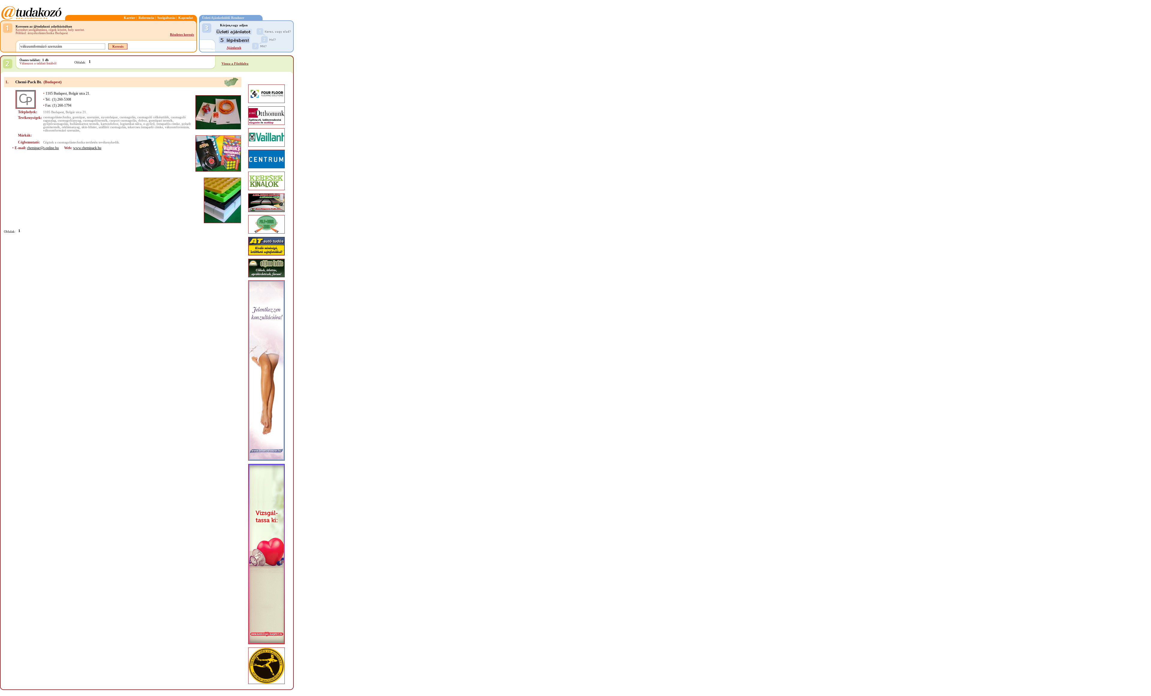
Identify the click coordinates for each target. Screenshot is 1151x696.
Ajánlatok (234, 47)
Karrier (129, 17)
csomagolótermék (95, 120)
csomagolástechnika (57, 117)
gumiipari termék (161, 120)
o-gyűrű (149, 123)
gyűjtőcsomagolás (55, 123)
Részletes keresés (182, 34)
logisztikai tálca (130, 123)
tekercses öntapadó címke (145, 127)
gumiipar (79, 117)
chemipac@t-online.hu (43, 148)
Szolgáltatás (166, 17)
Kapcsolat (185, 17)
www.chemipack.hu (87, 148)
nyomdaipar (109, 117)
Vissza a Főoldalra (235, 63)
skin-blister (89, 127)
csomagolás (127, 117)
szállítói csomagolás (112, 127)
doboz (142, 120)
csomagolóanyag (69, 120)
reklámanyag (71, 127)
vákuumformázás (177, 127)
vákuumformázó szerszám (61, 130)
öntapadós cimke (168, 123)
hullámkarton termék (84, 123)
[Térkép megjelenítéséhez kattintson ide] (231, 85)
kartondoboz (109, 123)
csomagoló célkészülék (153, 117)
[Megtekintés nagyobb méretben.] (218, 112)
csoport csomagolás (122, 120)
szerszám (93, 117)
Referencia (146, 17)
